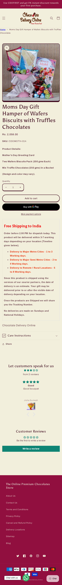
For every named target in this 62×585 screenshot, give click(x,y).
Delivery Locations (15, 530)
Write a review (31, 448)
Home (2, 30)
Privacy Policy (13, 516)
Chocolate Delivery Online (34, 580)
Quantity (6, 181)
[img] (31, 370)
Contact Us (11, 503)
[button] (3, 18)
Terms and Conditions (17, 509)
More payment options (31, 214)
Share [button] (9, 344)
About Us (10, 496)
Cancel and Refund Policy (19, 523)
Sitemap (10, 536)
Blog (8, 543)
